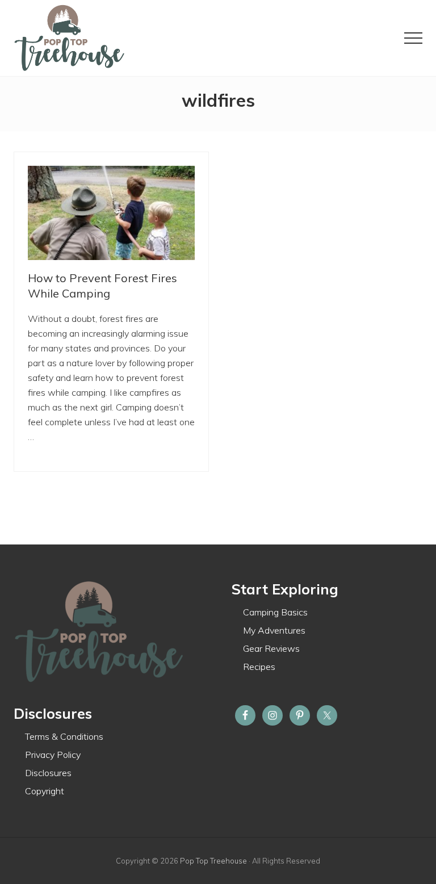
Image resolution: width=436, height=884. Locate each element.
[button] (413, 38)
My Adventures (274, 630)
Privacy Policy (53, 754)
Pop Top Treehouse (213, 860)
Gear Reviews (271, 648)
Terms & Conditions (64, 736)
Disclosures (48, 772)
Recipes (259, 666)
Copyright (44, 791)
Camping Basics (275, 612)
